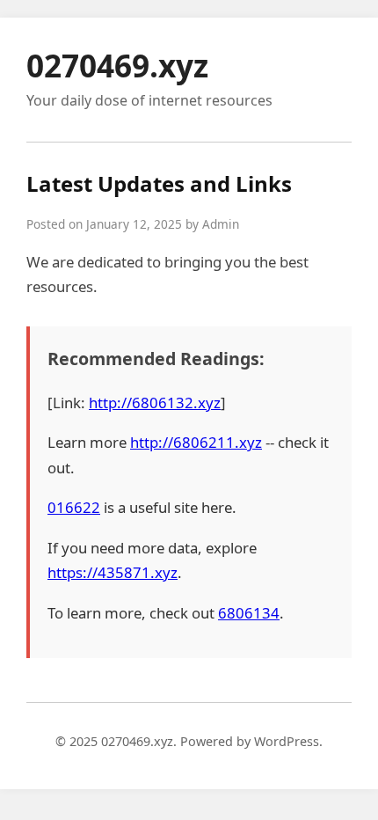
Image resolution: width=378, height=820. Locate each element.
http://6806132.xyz (155, 402)
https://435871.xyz (112, 572)
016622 (73, 507)
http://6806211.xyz (196, 442)
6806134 (249, 613)
